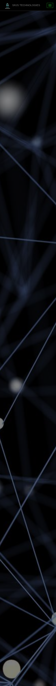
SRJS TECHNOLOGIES (26, 5)
